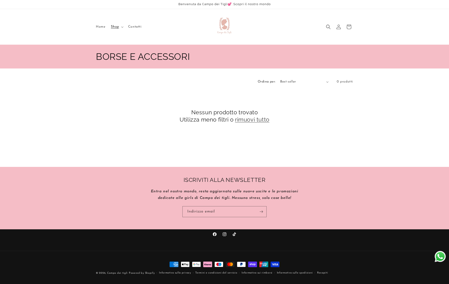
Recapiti (322, 273)
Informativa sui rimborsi (257, 273)
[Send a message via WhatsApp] (440, 256)
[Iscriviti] (261, 211)
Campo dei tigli (117, 273)
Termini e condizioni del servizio (216, 273)
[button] (116, 27)
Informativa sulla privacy (175, 273)
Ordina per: (266, 81)
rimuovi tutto (252, 119)
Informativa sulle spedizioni (295, 273)
